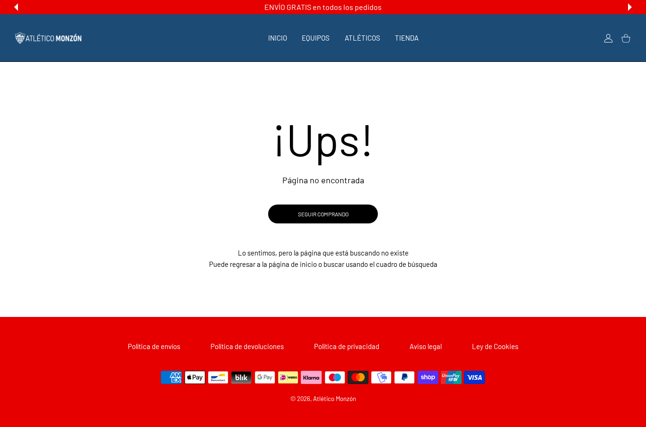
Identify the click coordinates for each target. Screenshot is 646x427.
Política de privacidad (346, 346)
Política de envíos (154, 346)
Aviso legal (426, 346)
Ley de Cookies (495, 346)
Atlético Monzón (334, 398)
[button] (16, 7)
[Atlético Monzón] (48, 37)
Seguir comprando (323, 214)
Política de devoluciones (247, 346)
